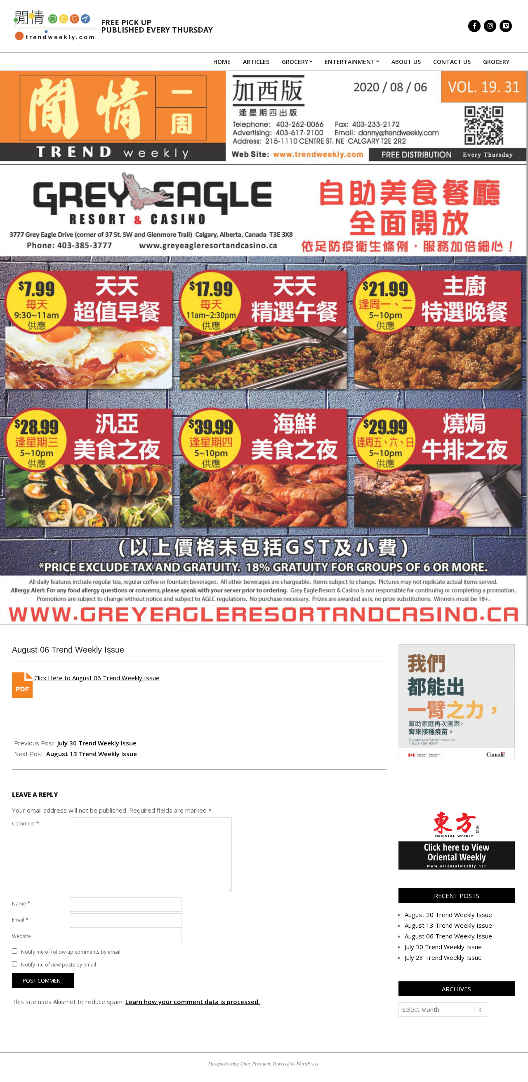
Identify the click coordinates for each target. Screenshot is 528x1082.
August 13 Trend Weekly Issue (91, 754)
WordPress (307, 1063)
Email (20, 919)
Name (21, 903)
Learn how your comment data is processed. (192, 1001)
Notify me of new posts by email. (59, 964)
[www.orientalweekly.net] (456, 814)
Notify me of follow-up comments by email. (71, 951)
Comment (25, 823)
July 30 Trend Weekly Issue (97, 743)
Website (21, 936)
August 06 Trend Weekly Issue (448, 936)
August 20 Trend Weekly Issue (448, 914)
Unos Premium (255, 1063)
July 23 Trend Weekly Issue (443, 957)
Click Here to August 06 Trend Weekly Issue (96, 678)
